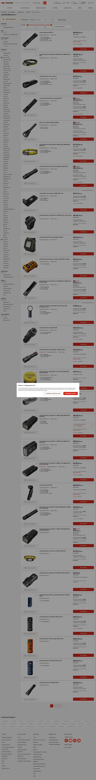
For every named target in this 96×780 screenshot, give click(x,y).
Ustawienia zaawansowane (53, 393)
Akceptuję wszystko (70, 393)
